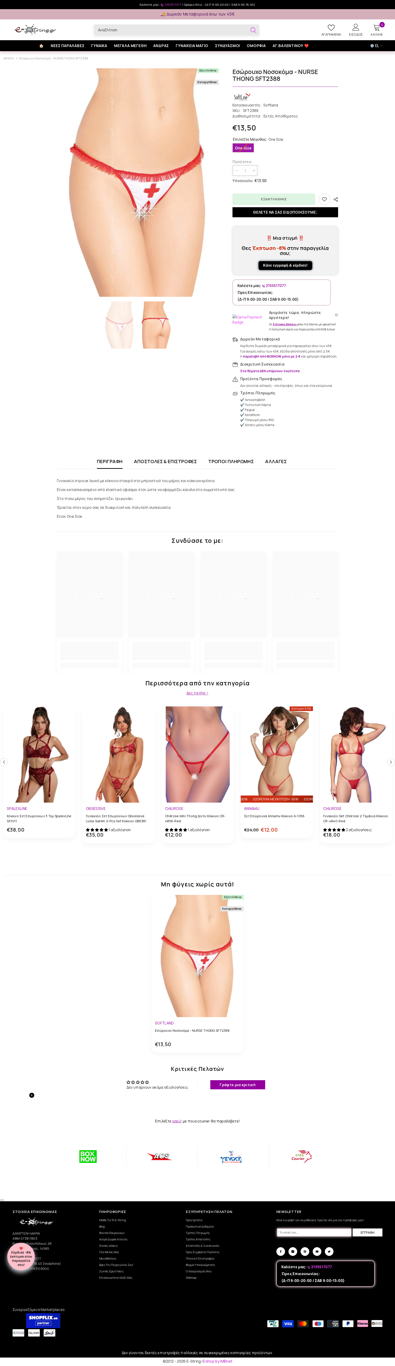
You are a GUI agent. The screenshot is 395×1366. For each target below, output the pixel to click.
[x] (45, 1148)
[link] (89, 654)
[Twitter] (329, 1251)
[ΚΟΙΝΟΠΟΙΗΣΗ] (334, 199)
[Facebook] (280, 1251)
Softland (270, 105)
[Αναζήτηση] (176, 29)
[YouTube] (317, 1251)
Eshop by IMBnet (217, 1361)
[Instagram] (292, 1251)
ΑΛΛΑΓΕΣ (276, 461)
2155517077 (173, 5)
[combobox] (170, 29)
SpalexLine (17, 808)
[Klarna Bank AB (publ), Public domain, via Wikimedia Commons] (249, 320)
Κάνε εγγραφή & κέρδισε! (285, 265)
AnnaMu (251, 808)
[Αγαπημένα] (324, 199)
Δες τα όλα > (197, 693)
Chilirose (174, 808)
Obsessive (96, 808)
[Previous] (4, 762)
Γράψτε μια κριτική (238, 1084)
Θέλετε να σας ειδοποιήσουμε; (285, 212)
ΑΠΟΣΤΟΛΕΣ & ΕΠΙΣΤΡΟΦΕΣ (165, 461)
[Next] (391, 762)
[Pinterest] (305, 1251)
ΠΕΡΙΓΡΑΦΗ (110, 461)
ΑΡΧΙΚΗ (8, 58)
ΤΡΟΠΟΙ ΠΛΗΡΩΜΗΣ (231, 461)
